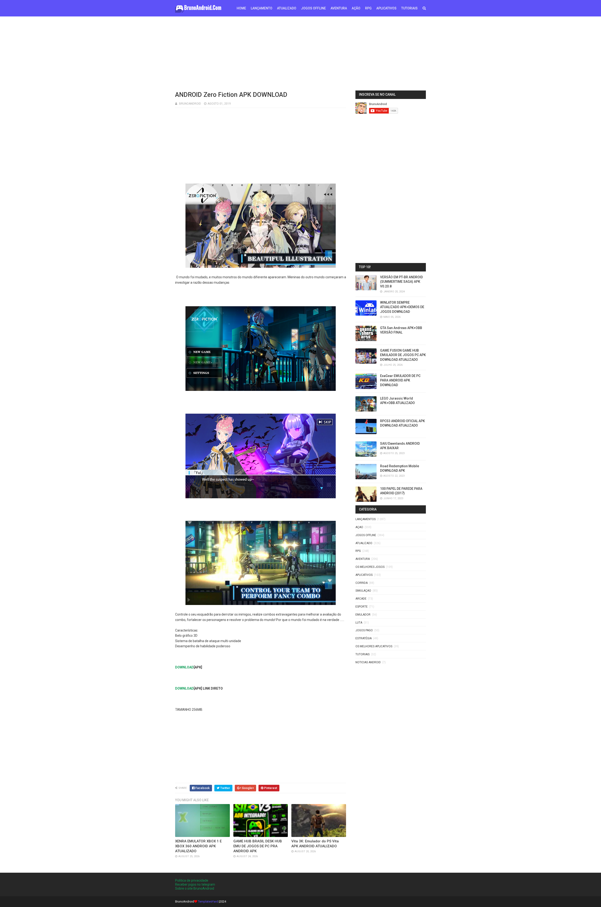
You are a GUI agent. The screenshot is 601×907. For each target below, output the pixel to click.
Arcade (360, 598)
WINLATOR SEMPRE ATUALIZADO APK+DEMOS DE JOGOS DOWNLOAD (402, 307)
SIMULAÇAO (363, 590)
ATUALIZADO (286, 8)
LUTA (358, 622)
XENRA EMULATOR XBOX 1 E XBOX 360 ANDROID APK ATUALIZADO (198, 846)
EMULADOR (362, 614)
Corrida (361, 583)
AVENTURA (339, 8)
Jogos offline (365, 535)
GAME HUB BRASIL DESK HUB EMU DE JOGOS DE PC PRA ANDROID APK (257, 846)
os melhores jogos (370, 567)
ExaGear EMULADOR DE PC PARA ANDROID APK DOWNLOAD (400, 380)
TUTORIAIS (409, 8)
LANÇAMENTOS (365, 519)
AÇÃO (356, 8)
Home (241, 8)
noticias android (368, 662)
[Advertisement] (300, 53)
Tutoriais (362, 654)
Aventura (362, 559)
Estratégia (363, 638)
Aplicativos (364, 575)
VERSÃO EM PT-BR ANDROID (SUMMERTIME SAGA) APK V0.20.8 (401, 281)
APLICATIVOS (386, 8)
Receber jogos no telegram (195, 884)
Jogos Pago (364, 630)
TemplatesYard (208, 901)
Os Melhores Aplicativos (373, 646)
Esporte (361, 606)
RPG (368, 8)
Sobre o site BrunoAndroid (194, 888)
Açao (359, 527)
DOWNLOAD (184, 667)
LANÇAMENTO (261, 8)
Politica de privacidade (191, 880)
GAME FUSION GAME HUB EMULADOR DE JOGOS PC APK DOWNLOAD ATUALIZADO (403, 355)
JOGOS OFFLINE (313, 8)
